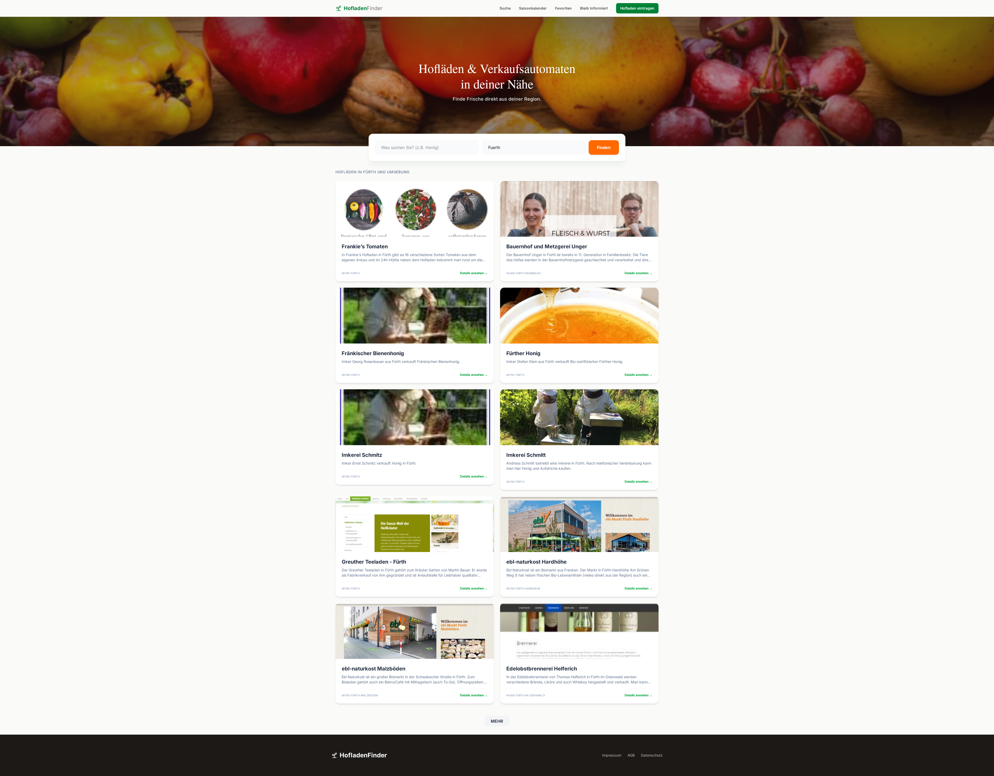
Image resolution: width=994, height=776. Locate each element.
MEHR (497, 721)
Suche (505, 8)
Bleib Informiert (594, 8)
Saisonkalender (533, 8)
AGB (631, 755)
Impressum (611, 755)
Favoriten (563, 8)
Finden (604, 147)
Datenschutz (652, 755)
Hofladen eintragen (637, 8)
